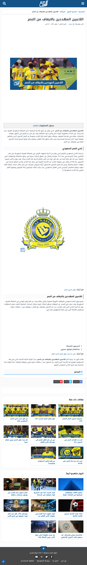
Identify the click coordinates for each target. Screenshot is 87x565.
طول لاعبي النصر (70, 289)
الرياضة (62, 11)
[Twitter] (46, 557)
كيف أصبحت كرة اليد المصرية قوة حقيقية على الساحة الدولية (44, 495)
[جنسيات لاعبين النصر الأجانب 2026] (70, 410)
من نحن (63, 560)
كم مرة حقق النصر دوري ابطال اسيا (16, 441)
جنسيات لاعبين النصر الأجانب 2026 (72, 420)
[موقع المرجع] (44, 3)
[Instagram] (41, 557)
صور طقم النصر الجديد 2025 (45, 419)
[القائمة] (83, 4)
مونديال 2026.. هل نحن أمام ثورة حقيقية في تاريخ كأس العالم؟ (18, 516)
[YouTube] (36, 557)
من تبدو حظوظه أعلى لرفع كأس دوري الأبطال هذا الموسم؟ (45, 537)
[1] (63, 170)
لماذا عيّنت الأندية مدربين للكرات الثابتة (73, 515)
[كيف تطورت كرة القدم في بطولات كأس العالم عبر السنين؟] (43, 505)
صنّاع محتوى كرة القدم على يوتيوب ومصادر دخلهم (18, 494)
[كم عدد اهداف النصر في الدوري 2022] (70, 431)
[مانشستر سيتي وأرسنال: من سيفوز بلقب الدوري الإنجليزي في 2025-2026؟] (70, 527)
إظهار (36, 125)
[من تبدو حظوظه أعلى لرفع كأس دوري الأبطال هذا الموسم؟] (43, 527)
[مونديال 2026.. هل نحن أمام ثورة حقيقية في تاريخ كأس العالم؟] (16, 505)
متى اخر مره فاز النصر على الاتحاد (72, 462)
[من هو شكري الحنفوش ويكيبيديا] (43, 453)
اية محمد (71, 24)
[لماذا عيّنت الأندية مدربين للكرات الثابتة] (70, 505)
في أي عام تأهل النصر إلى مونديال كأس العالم (45, 441)
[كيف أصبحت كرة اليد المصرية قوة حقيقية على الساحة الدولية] (43, 484)
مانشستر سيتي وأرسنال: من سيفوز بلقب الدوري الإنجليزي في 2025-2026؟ (71, 537)
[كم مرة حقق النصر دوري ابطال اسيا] (16, 431)
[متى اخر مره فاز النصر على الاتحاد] (70, 453)
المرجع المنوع (72, 11)
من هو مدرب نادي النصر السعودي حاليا (19, 420)
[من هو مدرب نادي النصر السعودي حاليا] (16, 410)
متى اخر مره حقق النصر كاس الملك (63, 353)
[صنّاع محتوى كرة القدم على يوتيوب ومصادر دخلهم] (16, 484)
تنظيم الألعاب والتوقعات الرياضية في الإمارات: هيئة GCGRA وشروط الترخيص (72, 495)
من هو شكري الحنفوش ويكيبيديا (46, 462)
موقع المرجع (23, 139)
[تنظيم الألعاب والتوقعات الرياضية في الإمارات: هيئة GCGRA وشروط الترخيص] (70, 484)
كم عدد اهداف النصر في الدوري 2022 (73, 441)
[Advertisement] (43, 42)
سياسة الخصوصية (43, 560)
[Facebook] (51, 557)
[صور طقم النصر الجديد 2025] (43, 410)
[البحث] (4, 4)
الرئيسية (81, 11)
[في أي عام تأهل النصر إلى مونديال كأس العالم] (43, 431)
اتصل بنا (55, 560)
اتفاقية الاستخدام (27, 560)
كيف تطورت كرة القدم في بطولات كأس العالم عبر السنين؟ (45, 516)
